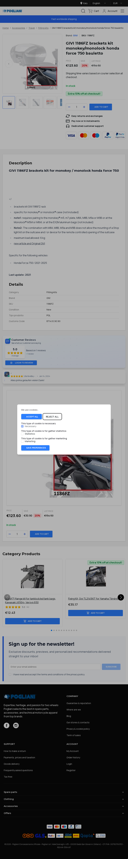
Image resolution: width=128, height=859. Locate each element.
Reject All (52, 416)
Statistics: (30, 434)
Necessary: (31, 426)
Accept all (32, 417)
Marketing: (30, 441)
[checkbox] (22, 426)
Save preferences (36, 448)
